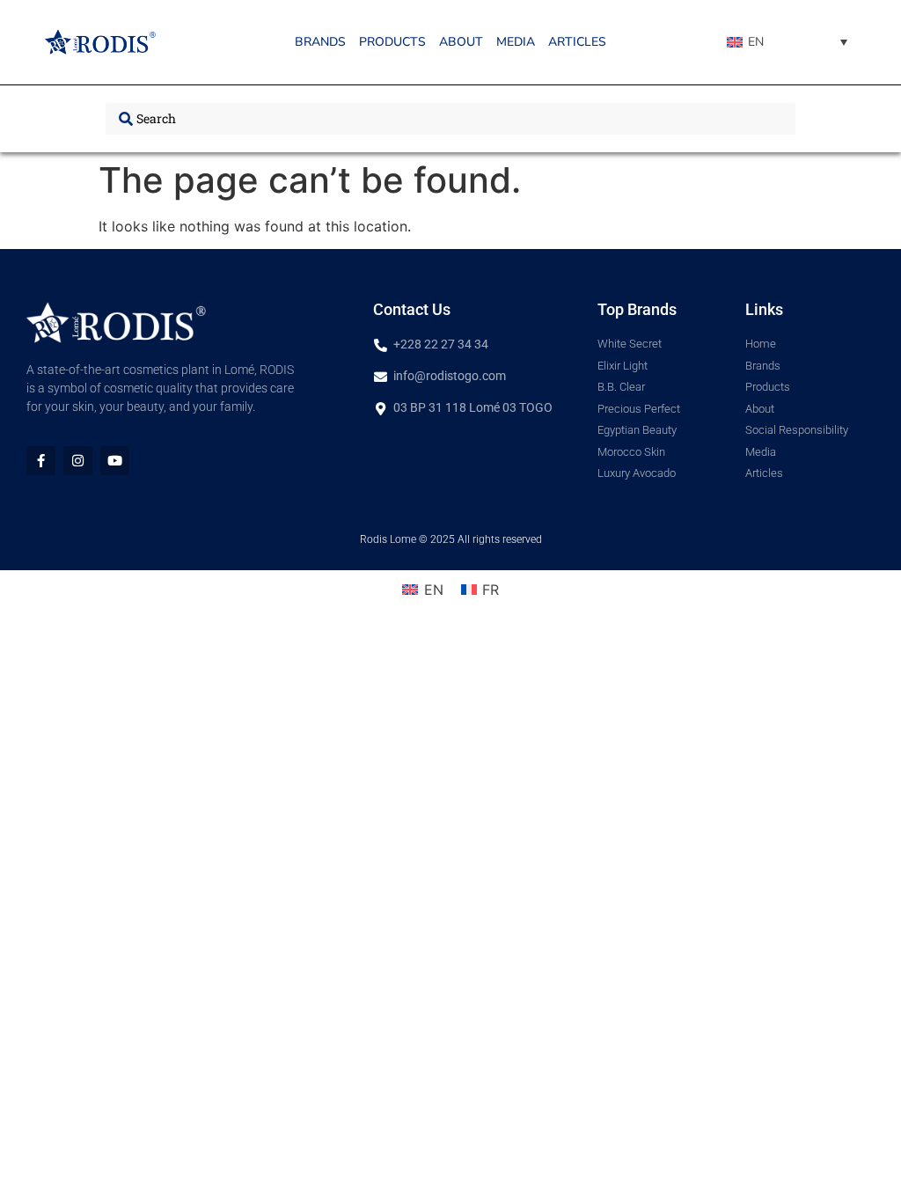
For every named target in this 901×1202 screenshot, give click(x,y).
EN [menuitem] (756, 41)
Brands (320, 41)
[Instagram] (77, 460)
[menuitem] (787, 42)
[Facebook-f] (40, 460)
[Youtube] (114, 460)
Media (515, 41)
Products (392, 41)
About (461, 41)
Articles (577, 41)
